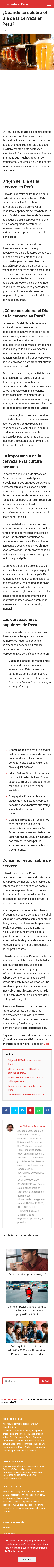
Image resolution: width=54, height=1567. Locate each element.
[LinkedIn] (47, 1110)
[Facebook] (6, 1110)
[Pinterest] (30, 1110)
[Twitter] (22, 1110)
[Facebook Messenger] (14, 1110)
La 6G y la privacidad (12, 1478)
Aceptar (27, 1559)
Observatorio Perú (15, 4)
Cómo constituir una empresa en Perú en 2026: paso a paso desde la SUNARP (22, 1473)
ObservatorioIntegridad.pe (26, 1430)
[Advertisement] (27, 100)
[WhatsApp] (39, 1110)
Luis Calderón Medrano (31, 1126)
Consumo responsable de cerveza (26, 1094)
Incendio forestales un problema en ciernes (23, 1466)
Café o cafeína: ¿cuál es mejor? (18, 1469)
